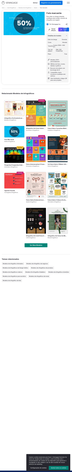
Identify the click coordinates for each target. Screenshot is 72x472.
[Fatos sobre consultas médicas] (58, 113)
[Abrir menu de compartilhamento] (66, 24)
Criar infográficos (11, 7)
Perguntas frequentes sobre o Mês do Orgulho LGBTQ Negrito (14, 165)
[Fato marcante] (14, 131)
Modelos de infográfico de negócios (37, 263)
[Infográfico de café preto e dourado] (36, 221)
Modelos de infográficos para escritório (14, 276)
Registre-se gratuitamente (51, 3)
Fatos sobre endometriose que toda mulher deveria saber (36, 200)
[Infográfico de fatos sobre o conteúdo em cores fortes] (36, 113)
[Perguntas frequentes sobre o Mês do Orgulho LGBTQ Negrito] (14, 155)
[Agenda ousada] (14, 180)
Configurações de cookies (38, 468)
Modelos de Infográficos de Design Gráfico (15, 268)
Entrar (35, 3)
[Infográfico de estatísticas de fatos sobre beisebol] (14, 108)
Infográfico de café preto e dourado (36, 236)
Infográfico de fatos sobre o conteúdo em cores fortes (36, 128)
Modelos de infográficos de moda (39, 276)
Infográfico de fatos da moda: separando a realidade (58, 236)
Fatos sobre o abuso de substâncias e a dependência (58, 200)
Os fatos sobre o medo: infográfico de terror (58, 164)
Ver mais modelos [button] (36, 245)
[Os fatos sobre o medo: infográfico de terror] (58, 149)
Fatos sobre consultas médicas (58, 128)
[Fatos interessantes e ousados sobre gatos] (36, 149)
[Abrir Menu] (68, 3)
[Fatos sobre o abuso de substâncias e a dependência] (58, 185)
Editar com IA (65, 29)
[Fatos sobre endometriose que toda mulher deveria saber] (36, 185)
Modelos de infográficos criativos (12, 272)
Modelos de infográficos (25, 7)
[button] (52, 29)
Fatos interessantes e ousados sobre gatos (36, 164)
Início (3, 7)
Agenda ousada (9, 190)
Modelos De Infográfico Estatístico (35, 272)
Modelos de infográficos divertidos (58, 272)
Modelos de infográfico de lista (12, 280)
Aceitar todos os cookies (58, 468)
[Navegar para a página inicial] (10, 2)
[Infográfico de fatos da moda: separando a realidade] (58, 221)
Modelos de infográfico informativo (13, 263)
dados (35, 7)
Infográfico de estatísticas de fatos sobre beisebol (14, 118)
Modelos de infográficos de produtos (42, 268)
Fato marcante (9, 139)
